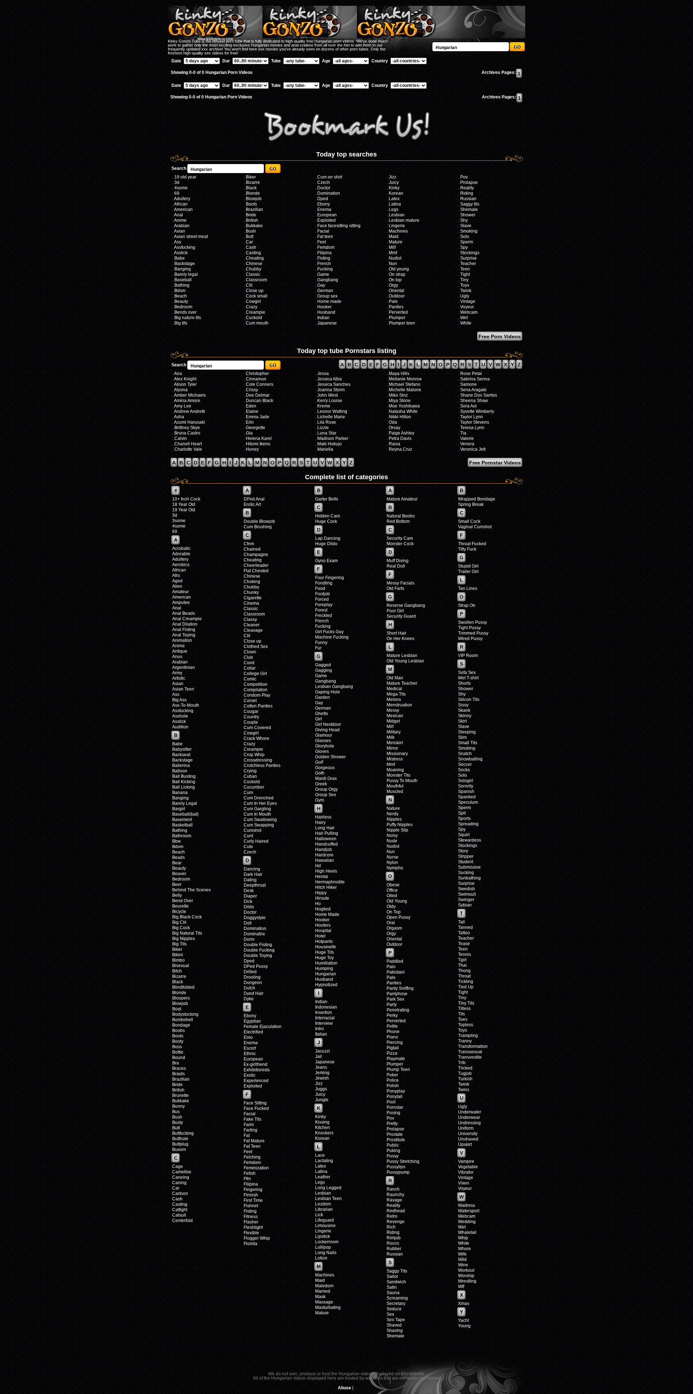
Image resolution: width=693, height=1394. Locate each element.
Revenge (396, 1221)
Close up (254, 290)
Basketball (182, 825)
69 (176, 193)
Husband (326, 312)
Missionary (397, 753)
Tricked (465, 1068)
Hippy (321, 892)
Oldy (391, 906)
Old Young (397, 901)
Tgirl (462, 959)
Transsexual (470, 1051)
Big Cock (181, 927)
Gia (249, 433)
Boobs (178, 1030)
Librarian (324, 1209)
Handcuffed (326, 844)
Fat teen (325, 236)
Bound (178, 1057)
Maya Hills (399, 373)
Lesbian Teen (328, 1198)
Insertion (323, 1012)
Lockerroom (327, 1241)
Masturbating (328, 1307)
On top (395, 279)
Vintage (467, 301)
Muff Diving (398, 560)
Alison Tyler (185, 384)
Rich (391, 1227)
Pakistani (396, 972)
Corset (250, 700)
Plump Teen (398, 1069)
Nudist (395, 258)
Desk (249, 890)
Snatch (465, 753)
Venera (467, 443)
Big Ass (179, 699)
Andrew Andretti (189, 411)
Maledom (324, 1285)
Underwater (469, 1112)
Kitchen (322, 1127)
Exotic (250, 1075)
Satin (392, 1287)
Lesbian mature (404, 220)
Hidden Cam (327, 516)
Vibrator (466, 1172)
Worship (466, 1275)
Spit (462, 813)
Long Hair (325, 827)
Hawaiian (324, 860)
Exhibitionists (257, 1069)
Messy (393, 710)
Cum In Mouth (257, 814)
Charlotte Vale (188, 449)
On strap (397, 274)
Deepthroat (255, 885)
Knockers (324, 1132)
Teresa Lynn (472, 427)
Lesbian (397, 214)
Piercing (395, 1042)
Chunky (251, 592)
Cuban (250, 776)
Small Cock (469, 521)
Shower (467, 214)
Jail (318, 1056)
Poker (392, 1074)
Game (323, 274)
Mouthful (395, 786)
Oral (391, 922)
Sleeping (467, 732)
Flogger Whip (257, 1238)
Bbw (176, 841)
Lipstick (322, 1236)
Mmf (393, 252)
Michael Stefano (404, 384)
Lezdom (323, 1203)
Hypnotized (326, 984)
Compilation (255, 689)
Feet (321, 241)
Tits (461, 1013)
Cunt (248, 835)
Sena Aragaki (473, 389)
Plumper (397, 317)
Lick (319, 1214)
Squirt (464, 834)
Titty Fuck (467, 549)
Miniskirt (395, 742)
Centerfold (182, 1220)
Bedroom (183, 306)
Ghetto (321, 713)
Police (393, 1080)
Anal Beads (183, 613)
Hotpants (324, 941)
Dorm (249, 939)
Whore (464, 1248)
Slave (465, 225)
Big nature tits (187, 317)
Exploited (326, 220)
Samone (468, 384)
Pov (464, 177)
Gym (319, 800)
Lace (320, 1155)
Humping (324, 968)
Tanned (465, 927)
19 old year (185, 177)
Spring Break (471, 504)
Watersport (468, 1210)
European (327, 214)
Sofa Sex (467, 672)
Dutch (249, 988)
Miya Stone (400, 400)
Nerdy (392, 813)
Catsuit (179, 1215)
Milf (392, 247)
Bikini (177, 954)
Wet (464, 317)
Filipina (324, 252)
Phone (393, 1031)
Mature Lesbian (402, 655)
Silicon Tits (468, 699)
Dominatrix (254, 933)
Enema (324, 209)
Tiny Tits (466, 1003)
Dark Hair (253, 874)
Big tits (180, 323)
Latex (394, 198)
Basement (182, 819)
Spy (464, 247)
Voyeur (467, 306)
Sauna (393, 1292)
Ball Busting (184, 776)
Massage (324, 1302)
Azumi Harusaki (189, 422)
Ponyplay (396, 1091)
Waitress (466, 1205)
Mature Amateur (402, 499)
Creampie (255, 312)
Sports (464, 818)
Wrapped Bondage (476, 499)
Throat (464, 976)
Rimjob (394, 1237)
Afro (176, 575)
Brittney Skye (187, 427)
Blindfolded (183, 987)
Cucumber (254, 787)
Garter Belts (326, 499)
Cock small (256, 296)
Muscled (395, 791)
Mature (395, 241)
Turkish (465, 1078)
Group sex (327, 296)
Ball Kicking (183, 781)
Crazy (251, 306)
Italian (321, 1034)
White (465, 323)
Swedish (466, 888)
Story (463, 850)
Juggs (321, 1088)
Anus (177, 656)
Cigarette (253, 597)
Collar (250, 668)
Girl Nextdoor (328, 724)
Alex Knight (185, 378)
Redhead (396, 1210)
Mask (320, 1296)
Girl (318, 719)
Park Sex (395, 999)
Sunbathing (469, 878)
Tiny (464, 279)
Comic (250, 678)
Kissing (322, 1122)
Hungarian (325, 973)
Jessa (323, 373)
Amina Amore (187, 400)
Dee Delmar (258, 395)
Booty (177, 1041)
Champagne (256, 554)
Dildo (249, 906)
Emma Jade (257, 416)
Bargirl (178, 808)
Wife (462, 1254)
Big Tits (179, 944)
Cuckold (254, 317)
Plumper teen (402, 323)
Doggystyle (255, 917)
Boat (176, 1008)
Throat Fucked (472, 543)
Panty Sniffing (400, 988)
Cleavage (253, 630)
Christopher (257, 373)
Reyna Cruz (400, 449)
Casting (253, 252)
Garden (322, 697)
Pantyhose (397, 993)
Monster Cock (400, 543)
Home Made (327, 914)
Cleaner (252, 624)
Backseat (181, 754)
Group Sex (325, 794)
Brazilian (254, 209)
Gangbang (327, 279)
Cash (251, 247)
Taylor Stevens (474, 422)
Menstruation (399, 704)
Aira (178, 373)
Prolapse (469, 182)
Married (322, 1291)
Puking (393, 1150)
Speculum (468, 802)
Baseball (183, 279)
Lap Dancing (327, 538)
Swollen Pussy (472, 622)
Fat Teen (252, 1146)
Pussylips (396, 1166)
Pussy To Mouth (402, 780)
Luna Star (326, 433)
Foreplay (323, 604)
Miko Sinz (398, 395)
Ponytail (394, 1096)
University (468, 1133)
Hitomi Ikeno (258, 443)
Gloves (322, 751)
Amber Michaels (190, 395)
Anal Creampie (187, 618)
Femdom (326, 247)
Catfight (179, 1209)
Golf (319, 762)
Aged (177, 580)
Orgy (393, 285)
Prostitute (396, 1139)
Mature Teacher (402, 683)
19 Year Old (183, 509)
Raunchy (395, 1194)
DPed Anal (254, 499)
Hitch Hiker (326, 887)
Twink (465, 290)
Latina (395, 204)
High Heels (326, 871)
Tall (461, 922)
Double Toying (258, 955)
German (325, 290)
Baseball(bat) (185, 814)
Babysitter (182, 749)
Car (249, 241)
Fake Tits (252, 1119)
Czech (323, 182)
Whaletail (467, 1232)
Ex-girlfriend (255, 1064)
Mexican (395, 715)
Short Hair (396, 633)
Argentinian (183, 667)
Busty (177, 1122)
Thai (462, 965)
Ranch (393, 1189)
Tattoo (464, 932)
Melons (394, 699)
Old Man (395, 677)
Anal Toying (183, 635)
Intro (319, 1028)
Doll (248, 923)
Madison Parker (332, 438)
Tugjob (465, 1073)
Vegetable (468, 1166)
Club (248, 657)
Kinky (394, 187)
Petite (392, 1026)
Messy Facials (400, 583)
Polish (393, 1085)
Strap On (466, 605)
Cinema (251, 603)
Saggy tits (469, 204)
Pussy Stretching (403, 1161)
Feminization (256, 1167)
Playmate (396, 1058)
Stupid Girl (468, 566)
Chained (252, 549)
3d (176, 182)
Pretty (392, 1123)
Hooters (323, 925)
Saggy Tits (397, 1271)
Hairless (323, 817)
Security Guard (401, 616)
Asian (179, 231)
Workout (466, 1270)
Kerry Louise (329, 400)
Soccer (465, 764)
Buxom (179, 1149)
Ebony (323, 204)
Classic (253, 274)
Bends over (185, 312)
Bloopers (181, 998)
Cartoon (180, 1193)
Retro (392, 1216)
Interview (324, 1023)
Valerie (467, 438)
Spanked (467, 796)
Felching (252, 1157)
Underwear (469, 1117)
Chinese (254, 263)
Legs (393, 209)
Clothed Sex (256, 646)
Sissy (463, 704)
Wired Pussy (470, 638)
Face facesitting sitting (339, 225)
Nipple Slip (397, 830)
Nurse (392, 857)
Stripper (466, 856)
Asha (179, 416)
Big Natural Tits (187, 933)
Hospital (323, 930)
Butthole (180, 1138)
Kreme (323, 406)
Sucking (466, 872)
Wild (462, 1259)
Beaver (179, 873)
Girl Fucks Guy (329, 631)
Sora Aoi (468, 406)
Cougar (251, 711)
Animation (182, 640)
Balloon (179, 770)
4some (181, 187)
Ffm (247, 1178)
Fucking (325, 269)
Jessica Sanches (333, 384)
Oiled (392, 895)
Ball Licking (183, 787)
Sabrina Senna (475, 378)
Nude (392, 840)
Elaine (252, 411)
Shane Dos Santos (478, 395)
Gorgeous (325, 767)
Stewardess (469, 840)
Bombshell (182, 1019)
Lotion (321, 1258)
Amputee (181, 602)
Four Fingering (329, 577)
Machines (398, 231)
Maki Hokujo (329, 443)
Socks (464, 769)
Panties (396, 306)
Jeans (321, 1067)
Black (251, 187)
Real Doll (396, 566)
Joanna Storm (331, 389)
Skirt (462, 721)
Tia (463, 433)
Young (464, 1325)
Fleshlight (253, 1227)
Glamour (323, 735)
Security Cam (400, 538)
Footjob (322, 593)
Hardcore (324, 854)
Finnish (251, 1194)
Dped (322, 198)
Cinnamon (256, 378)
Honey (252, 449)
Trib (462, 1062)
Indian (323, 317)
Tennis (464, 954)
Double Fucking (259, 950)
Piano (392, 1037)
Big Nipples (183, 938)
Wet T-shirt (468, 677)
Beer (177, 884)
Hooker (324, 306)
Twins (463, 1089)
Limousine (325, 1225)
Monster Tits (398, 775)
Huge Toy (324, 957)
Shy (464, 220)
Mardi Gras (326, 778)
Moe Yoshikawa (404, 406)
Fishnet (251, 1205)
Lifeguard (324, 1220)
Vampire (466, 1161)
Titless (464, 1008)
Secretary (396, 1303)
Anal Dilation (184, 624)
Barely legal (186, 274)
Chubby (253, 269)
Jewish (322, 1078)
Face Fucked (256, 1108)
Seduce (394, 1308)
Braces (179, 1068)
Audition (180, 726)
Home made (329, 301)
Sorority (465, 786)
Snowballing (470, 759)
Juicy (394, 182)
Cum (248, 792)
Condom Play (257, 695)
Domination (328, 193)
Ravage (394, 1200)
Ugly (464, 296)
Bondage (181, 1025)
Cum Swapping (259, 825)
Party (392, 1004)
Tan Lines (467, 588)
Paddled (395, 961)
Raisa (394, 443)
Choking (252, 581)
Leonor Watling (332, 411)
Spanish (466, 791)
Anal (178, 214)
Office (392, 890)
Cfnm (249, 543)
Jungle (321, 1099)
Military (394, 732)
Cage (177, 1166)
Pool (391, 1101)
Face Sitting (255, 1103)
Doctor (323, 187)
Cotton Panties (258, 706)
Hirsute (322, 898)
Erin (250, 422)
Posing (393, 1112)
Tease (464, 943)
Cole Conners (259, 384)
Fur (318, 647)
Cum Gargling (257, 808)
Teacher (468, 263)
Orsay (394, 427)
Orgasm (394, 928)
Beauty (181, 301)
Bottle (177, 1052)
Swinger (466, 899)
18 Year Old (183, 504)
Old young (399, 269)
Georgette (255, 427)
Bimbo (178, 960)
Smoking (469, 231)
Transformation (473, 1046)
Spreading (468, 823)
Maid (393, 236)
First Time (253, 1200)
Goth (319, 773)
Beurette (180, 906)
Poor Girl (395, 610)
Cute (248, 846)
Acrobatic (181, 548)
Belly (177, 895)
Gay (321, 285)
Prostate (395, 1134)
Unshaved (468, 1139)
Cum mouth (257, 323)
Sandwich (396, 1281)
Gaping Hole (327, 691)
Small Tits (467, 742)
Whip (463, 1237)
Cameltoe (181, 1171)
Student (465, 861)
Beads (178, 857)
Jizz (392, 177)
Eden (251, 406)
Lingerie (397, 225)
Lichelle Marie (331, 416)
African (181, 204)
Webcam (469, 312)
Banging (182, 269)
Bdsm (180, 290)
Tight (465, 274)
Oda (393, 422)
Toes (462, 1019)
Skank (464, 710)
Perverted (398, 312)
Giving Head (327, 729)
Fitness (251, 1216)
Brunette (180, 1095)
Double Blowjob (259, 521)
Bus (176, 1111)
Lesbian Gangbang (334, 686)
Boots (251, 204)
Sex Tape (396, 1319)
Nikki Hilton (400, 416)
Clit (249, 285)
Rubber (394, 1248)
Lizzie (323, 427)
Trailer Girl (468, 571)
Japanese (327, 323)
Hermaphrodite (330, 882)
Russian (468, 198)
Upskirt (465, 1144)
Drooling (252, 977)
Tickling (465, 981)
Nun (393, 263)
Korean (396, 193)
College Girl (255, 673)
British (252, 220)
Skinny (464, 715)
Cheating (255, 258)
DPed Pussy (256, 966)
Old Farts (395, 588)
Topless (465, 1024)
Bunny (178, 1106)
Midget (393, 721)
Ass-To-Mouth (185, 705)
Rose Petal (471, 373)
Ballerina (181, 765)
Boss (177, 1046)
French (324, 263)
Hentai (321, 876)
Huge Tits (324, 952)
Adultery (182, 198)
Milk (391, 737)
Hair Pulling (326, 833)
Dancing (252, 869)
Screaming (397, 1298)
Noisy (392, 835)
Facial (323, 231)
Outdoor (397, 296)
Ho (318, 903)
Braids (178, 1073)
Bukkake (254, 225)
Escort (250, 1048)
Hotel (320, 936)
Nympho (395, 867)
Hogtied (323, 909)
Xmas (463, 1303)
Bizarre (253, 182)
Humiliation (326, 963)
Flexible (251, 1232)
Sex (390, 1314)
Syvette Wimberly (477, 411)
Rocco (393, 1243)
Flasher (251, 1222)
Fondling (323, 583)
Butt (249, 236)
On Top (394, 911)
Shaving (395, 1330)
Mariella (325, 449)
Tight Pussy (469, 627)
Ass (177, 241)
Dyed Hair (253, 993)
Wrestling (467, 1281)
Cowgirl (253, 301)
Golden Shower (330, 756)
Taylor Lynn (471, 416)
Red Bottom (398, 521)
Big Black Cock (187, 916)
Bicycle (179, 911)
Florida (250, 1243)
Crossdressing (258, 760)
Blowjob (254, 198)
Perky (392, 1015)
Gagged (323, 664)
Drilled (250, 971)
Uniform (466, 1128)
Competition (255, 684)
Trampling (468, 1035)
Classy (250, 619)
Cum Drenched (259, 797)
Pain (391, 966)
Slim (462, 737)
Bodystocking (185, 1014)
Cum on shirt (329, 177)
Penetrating (398, 1010)
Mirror (392, 748)
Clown (250, 651)
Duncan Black (259, 400)
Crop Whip (254, 754)
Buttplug (180, 1144)
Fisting (323, 258)
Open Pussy (398, 917)
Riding (466, 193)
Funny (321, 642)
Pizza (392, 1053)
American (183, 209)
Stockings (469, 252)
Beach (180, 296)
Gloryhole (324, 746)
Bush (251, 231)
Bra (175, 1063)
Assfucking (184, 247)
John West (327, 395)
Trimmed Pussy (473, 633)
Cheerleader (256, 565)
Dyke (249, 998)
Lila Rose (326, 422)
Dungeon (253, 982)
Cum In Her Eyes (260, 803)
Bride (251, 214)
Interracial (325, 1017)
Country (251, 716)
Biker (251, 177)
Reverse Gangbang (406, 605)
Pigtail (393, 1047)
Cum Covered (257, 727)
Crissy (252, 389)
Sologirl (465, 780)
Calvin (180, 438)
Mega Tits (396, 694)
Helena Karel (259, 438)
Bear (177, 862)
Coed (249, 662)
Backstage (184, 263)
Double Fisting (258, 944)
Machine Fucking (332, 637)
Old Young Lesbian (405, 660)
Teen (465, 269)
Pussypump (398, 1172)
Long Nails (325, 1252)
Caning (179, 1182)
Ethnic (250, 1053)
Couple (251, 722)
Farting (250, 1130)
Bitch (177, 971)
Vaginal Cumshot (475, 526)
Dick (248, 901)
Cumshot (252, 830)
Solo (464, 236)
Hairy (320, 822)
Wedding (467, 1221)
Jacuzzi (322, 1051)
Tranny (465, 1041)
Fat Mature (254, 1140)
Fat (247, 1135)
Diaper (250, 896)
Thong (464, 970)
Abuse (344, 1387)
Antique (179, 651)
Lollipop (323, 1247)
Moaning (395, 769)
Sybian (465, 905)
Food (320, 588)
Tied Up (466, 986)
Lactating (324, 1160)
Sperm (466, 241)
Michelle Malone (405, 389)
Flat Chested (256, 570)
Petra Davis (400, 438)
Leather (322, 1176)
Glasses (323, 740)
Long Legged (328, 1187)
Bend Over (182, 900)
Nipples (394, 819)
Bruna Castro (187, 433)
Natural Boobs (401, 516)
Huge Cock (326, 521)
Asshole (180, 716)
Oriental (396, 290)
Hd (318, 865)
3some (179, 520)
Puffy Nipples (400, 824)
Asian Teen (183, 689)
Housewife (325, 946)
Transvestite (470, 1057)
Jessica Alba (329, 378)
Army (177, 672)
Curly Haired (256, 841)
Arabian (181, 225)
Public (393, 1145)
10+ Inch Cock (186, 499)
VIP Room (468, 655)
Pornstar (395, 1107)
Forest (321, 610)
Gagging (323, 670)
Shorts (464, 683)
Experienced (256, 1080)
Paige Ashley (401, 433)
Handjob (323, 849)
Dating (250, 879)
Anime (180, 220)
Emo (248, 1037)
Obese (393, 884)
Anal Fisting (183, 629)
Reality (467, 187)
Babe (179, 258)
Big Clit (179, 922)
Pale (393, 301)
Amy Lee (182, 406)
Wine (463, 1264)
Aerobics (180, 564)
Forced (322, 599)
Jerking (322, 1072)
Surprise (468, 258)
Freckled (323, 615)
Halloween (325, 838)
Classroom (256, 279)
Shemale (469, 209)
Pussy (392, 1156)
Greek (321, 783)
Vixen (463, 1183)
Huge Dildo (326, 543)
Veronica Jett (472, 449)
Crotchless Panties (262, 765)
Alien (177, 586)
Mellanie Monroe (405, 378)
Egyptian (252, 1021)
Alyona (181, 389)
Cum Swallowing (260, 819)
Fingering (253, 1189)
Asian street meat (191, 236)
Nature (393, 808)
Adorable (181, 553)
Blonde (253, 193)
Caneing (180, 1177)
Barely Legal (184, 803)
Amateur (180, 591)
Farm (249, 1124)
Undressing (469, 1122)
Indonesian (326, 1007)
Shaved (394, 1325)
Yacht (463, 1320)
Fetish (250, 1173)
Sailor (392, 1276)
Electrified (253, 1032)
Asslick (181, 252)
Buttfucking (183, 1133)
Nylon (392, 862)
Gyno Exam (326, 560)
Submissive (469, 867)
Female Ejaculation (263, 1026)
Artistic (178, 678)
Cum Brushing (258, 526)
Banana (180, 792)
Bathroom (181, 835)
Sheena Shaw (474, 400)
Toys (464, 285)
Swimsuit (467, 894)
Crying (250, 770)
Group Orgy (326, 789)
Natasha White (403, 411)
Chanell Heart (188, 443)
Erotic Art (252, 504)
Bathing (181, 285)
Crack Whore (256, 738)
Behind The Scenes (191, 889)
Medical (394, 688)
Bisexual (180, 965)
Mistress (395, 759)
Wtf (461, 1286)
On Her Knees (400, 638)
